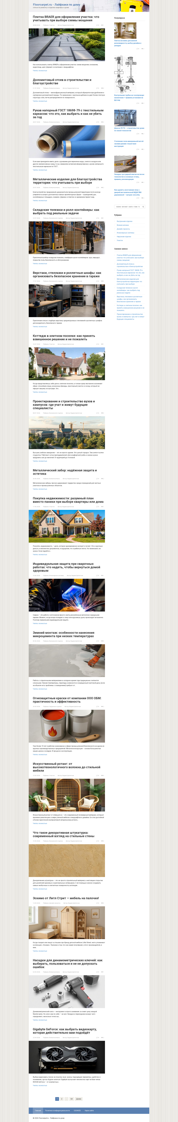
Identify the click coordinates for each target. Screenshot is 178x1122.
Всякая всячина (54, 88)
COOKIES (77, 1111)
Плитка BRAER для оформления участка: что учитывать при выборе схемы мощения (130, 257)
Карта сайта (89, 1111)
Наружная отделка (55, 706)
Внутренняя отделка (56, 218)
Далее (78, 1099)
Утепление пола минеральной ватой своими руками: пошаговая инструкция (128, 143)
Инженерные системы (56, 575)
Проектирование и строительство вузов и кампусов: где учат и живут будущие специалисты (130, 316)
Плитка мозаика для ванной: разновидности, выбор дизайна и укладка (127, 43)
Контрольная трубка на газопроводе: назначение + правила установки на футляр (129, 97)
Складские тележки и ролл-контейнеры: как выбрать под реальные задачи (128, 290)
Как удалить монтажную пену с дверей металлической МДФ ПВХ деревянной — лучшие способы (127, 192)
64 (72, 1099)
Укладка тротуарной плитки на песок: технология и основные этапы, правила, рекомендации (129, 176)
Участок (52, 25)
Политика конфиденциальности (57, 1111)
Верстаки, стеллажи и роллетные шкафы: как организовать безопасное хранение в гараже (129, 299)
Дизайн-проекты (54, 903)
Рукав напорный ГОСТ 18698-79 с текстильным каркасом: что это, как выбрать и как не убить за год (130, 272)
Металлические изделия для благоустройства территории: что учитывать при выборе (129, 281)
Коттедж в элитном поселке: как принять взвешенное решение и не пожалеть (130, 307)
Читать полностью (40, 71)
